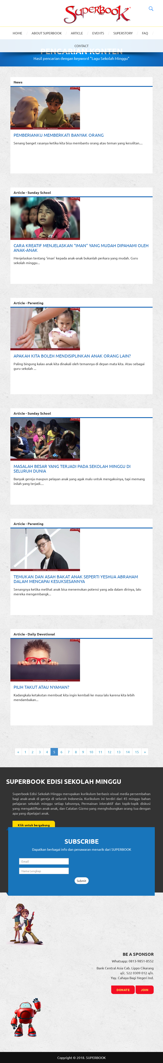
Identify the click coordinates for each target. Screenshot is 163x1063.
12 (109, 752)
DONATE (123, 990)
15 (137, 752)
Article (77, 33)
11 (100, 752)
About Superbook (47, 33)
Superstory (123, 33)
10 (91, 752)
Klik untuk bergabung (34, 825)
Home (17, 33)
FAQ (145, 33)
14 (128, 752)
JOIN (144, 990)
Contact (81, 46)
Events (98, 33)
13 (119, 752)
